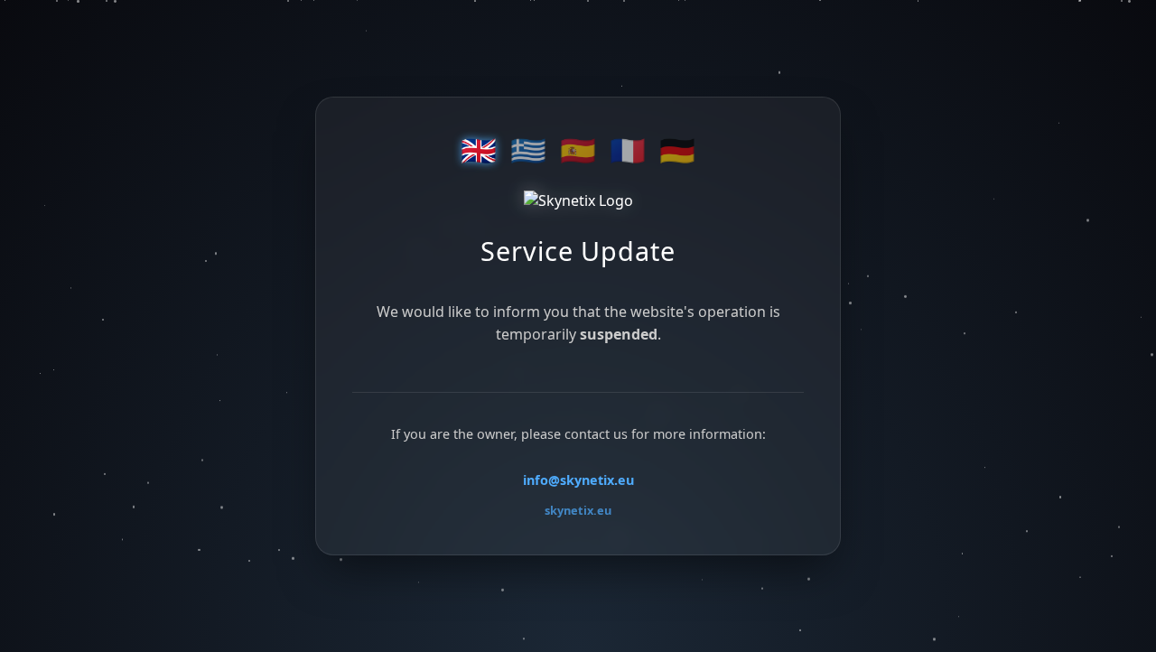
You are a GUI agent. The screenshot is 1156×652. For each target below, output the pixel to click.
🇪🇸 (578, 151)
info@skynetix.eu (578, 480)
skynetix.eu (578, 510)
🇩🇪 (677, 151)
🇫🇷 (628, 151)
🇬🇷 (528, 151)
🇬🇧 (479, 151)
